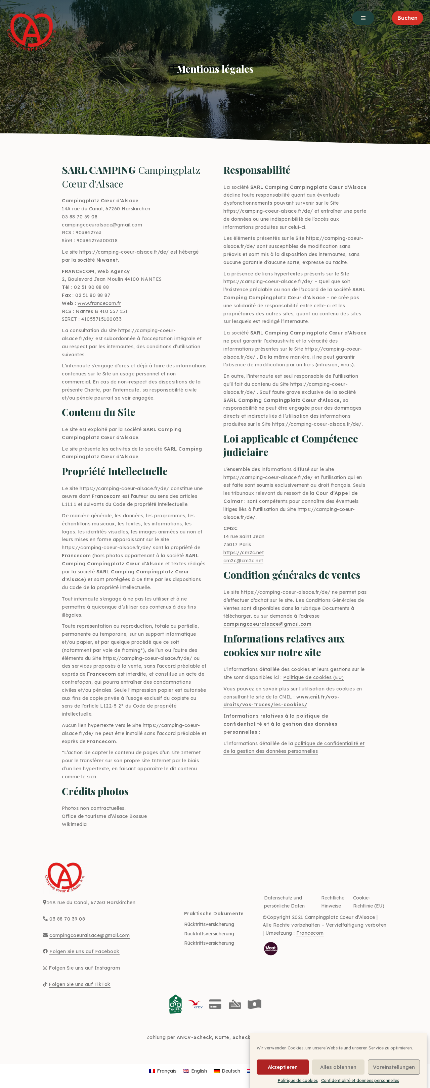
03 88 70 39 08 (66, 919)
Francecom (310, 933)
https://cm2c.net (243, 553)
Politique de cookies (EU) (313, 677)
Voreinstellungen (394, 1067)
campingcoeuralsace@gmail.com (102, 225)
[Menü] (363, 18)
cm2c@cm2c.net (243, 561)
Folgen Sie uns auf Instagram (84, 968)
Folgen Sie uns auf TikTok (80, 984)
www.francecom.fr (99, 303)
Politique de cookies (298, 1080)
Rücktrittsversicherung (209, 924)
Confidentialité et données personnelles (360, 1080)
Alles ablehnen (338, 1067)
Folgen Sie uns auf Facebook (84, 951)
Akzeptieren (283, 1067)
